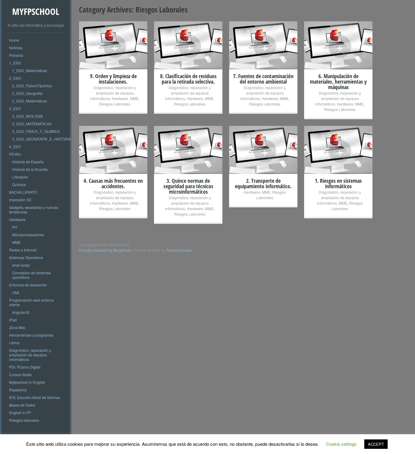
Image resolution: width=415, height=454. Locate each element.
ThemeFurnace (178, 250)
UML (16, 292)
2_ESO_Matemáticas (29, 100)
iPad (13, 319)
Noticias (15, 47)
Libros (14, 342)
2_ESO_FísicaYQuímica (32, 85)
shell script (21, 265)
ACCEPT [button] (376, 444)
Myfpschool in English (27, 382)
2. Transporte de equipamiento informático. (263, 183)
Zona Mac (17, 327)
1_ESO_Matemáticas (29, 70)
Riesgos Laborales (114, 103)
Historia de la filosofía (30, 169)
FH (14, 227)
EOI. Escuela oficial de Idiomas (34, 397)
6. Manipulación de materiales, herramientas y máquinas (338, 81)
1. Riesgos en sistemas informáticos (338, 183)
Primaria (16, 55)
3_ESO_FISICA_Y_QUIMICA (36, 131)
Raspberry (17, 389)
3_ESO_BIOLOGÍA (27, 116)
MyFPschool (35, 11)
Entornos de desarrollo (28, 284)
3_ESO (15, 108)
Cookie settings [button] (341, 444)
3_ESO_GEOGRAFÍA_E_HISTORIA (41, 138)
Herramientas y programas (31, 335)
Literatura (20, 176)
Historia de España (28, 161)
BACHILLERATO (23, 192)
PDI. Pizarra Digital (24, 366)
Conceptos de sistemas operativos (31, 275)
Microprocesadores (28, 234)
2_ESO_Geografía (27, 93)
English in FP (20, 412)
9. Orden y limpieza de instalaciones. (113, 78)
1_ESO (15, 62)
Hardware (17, 219)
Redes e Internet (22, 249)
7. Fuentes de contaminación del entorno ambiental (263, 78)
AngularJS (20, 312)
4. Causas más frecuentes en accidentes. (113, 183)
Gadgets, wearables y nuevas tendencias (33, 209)
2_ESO (15, 78)
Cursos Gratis (20, 374)
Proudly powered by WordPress (105, 250)
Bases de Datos (22, 404)
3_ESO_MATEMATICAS (32, 123)
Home (14, 40)
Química (19, 184)
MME (16, 242)
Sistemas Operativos (26, 257)
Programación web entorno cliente (31, 302)
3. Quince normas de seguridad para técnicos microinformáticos (188, 186)
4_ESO (15, 146)
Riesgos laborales (24, 420)
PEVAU (15, 154)
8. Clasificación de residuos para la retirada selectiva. (188, 78)
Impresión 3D (20, 199)
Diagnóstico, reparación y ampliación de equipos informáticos (30, 355)
